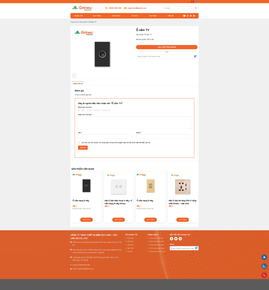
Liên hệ (170, 16)
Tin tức (134, 16)
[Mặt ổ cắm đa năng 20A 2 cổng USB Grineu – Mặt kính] (182, 185)
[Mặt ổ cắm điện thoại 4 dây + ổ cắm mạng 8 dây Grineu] (118, 185)
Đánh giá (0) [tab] (78, 83)
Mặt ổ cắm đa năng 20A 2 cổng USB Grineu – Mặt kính (182, 202)
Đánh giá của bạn (85, 107)
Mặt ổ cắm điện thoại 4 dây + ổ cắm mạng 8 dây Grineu (118, 202)
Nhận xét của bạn (85, 114)
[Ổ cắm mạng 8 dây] (86, 185)
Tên (80, 133)
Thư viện (152, 16)
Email (138, 133)
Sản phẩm (116, 16)
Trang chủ (78, 16)
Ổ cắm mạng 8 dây (81, 200)
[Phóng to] (74, 75)
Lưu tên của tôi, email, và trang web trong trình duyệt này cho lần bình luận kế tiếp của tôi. (116, 142)
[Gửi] (196, 8)
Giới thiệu (97, 16)
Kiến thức (130, 241)
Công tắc (130, 245)
